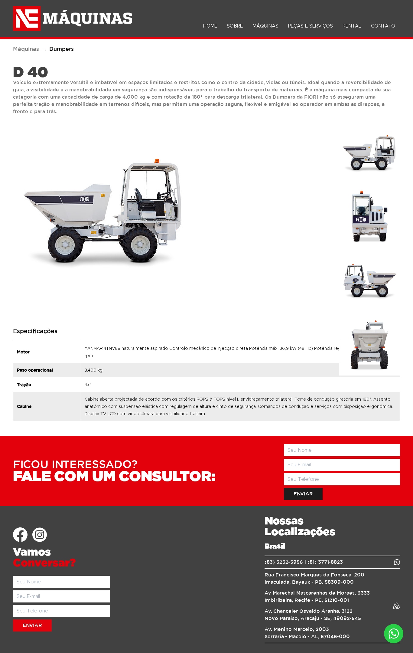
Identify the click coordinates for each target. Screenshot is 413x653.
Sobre (235, 26)
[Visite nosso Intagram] (39, 534)
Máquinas (265, 26)
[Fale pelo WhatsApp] (397, 562)
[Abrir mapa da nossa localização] (396, 605)
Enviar (303, 493)
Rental (352, 26)
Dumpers (61, 49)
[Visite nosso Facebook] (20, 534)
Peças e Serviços (310, 26)
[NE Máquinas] (72, 18)
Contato (383, 26)
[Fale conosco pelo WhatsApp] (393, 633)
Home (210, 26)
